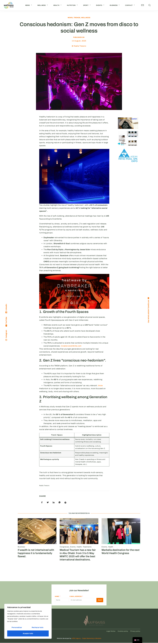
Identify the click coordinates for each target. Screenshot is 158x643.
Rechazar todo (37, 627)
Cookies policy (123, 631)
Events (99, 5)
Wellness (41, 5)
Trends (77, 17)
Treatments (87, 547)
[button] (149, 5)
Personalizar (17, 627)
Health (56, 5)
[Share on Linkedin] (53, 502)
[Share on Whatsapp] (59, 502)
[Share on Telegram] (65, 502)
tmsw (100, 386)
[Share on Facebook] (42, 502)
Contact (129, 5)
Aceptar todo (28, 633)
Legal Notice (110, 631)
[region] (28, 621)
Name (57, 596)
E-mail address (76, 596)
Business (113, 5)
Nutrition (71, 5)
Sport (85, 5)
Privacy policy (135, 631)
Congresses (64, 547)
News (27, 5)
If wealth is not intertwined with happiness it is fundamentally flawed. (36, 553)
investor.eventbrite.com (71, 346)
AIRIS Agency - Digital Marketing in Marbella (86, 638)
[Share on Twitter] (48, 502)
